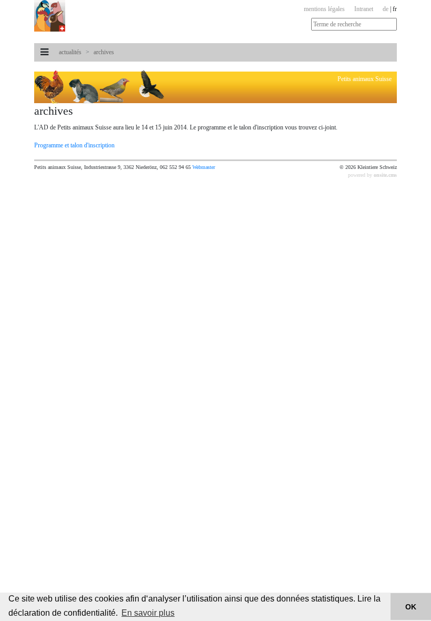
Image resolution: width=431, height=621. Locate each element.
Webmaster (203, 167)
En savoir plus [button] (148, 612)
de (385, 9)
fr (395, 9)
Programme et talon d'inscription (74, 145)
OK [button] (410, 607)
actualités (70, 52)
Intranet (363, 9)
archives (104, 52)
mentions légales (324, 9)
